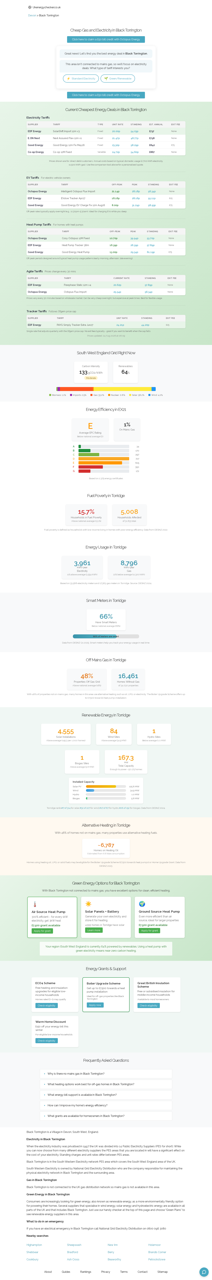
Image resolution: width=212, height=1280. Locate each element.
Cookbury (32, 1259)
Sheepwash (74, 1244)
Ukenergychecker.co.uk (47, 7)
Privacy (105, 1271)
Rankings (85, 1271)
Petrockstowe (156, 1259)
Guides (66, 1271)
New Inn (113, 1244)
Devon (32, 15)
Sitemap (163, 1271)
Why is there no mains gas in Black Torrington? (76, 1073)
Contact (143, 1271)
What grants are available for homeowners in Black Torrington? (86, 1116)
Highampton (34, 1244)
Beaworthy (114, 1259)
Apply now (95, 1005)
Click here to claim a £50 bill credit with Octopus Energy (106, 39)
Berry (111, 1252)
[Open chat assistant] (204, 1272)
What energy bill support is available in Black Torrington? (82, 1094)
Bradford (72, 1252)
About (48, 1271)
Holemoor (154, 1244)
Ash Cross (73, 1259)
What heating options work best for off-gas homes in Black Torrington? (91, 1084)
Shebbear (32, 1252)
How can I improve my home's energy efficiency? (77, 1105)
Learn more (93, 930)
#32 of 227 (85, 808)
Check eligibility (46, 1005)
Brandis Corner (157, 1252)
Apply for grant (42, 930)
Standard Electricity (81, 78)
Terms (124, 1271)
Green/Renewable (117, 78)
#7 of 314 (66, 808)
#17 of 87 (104, 808)
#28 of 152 (124, 808)
